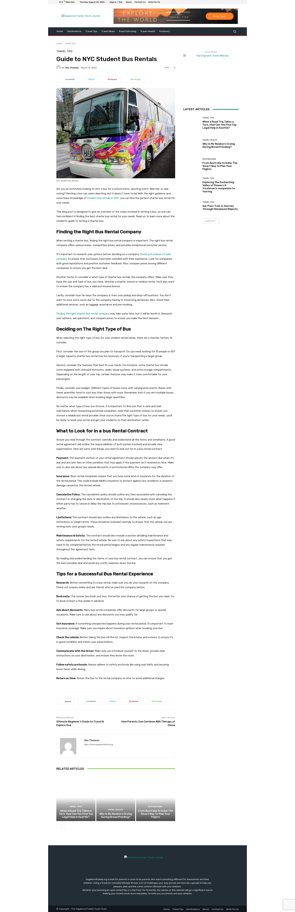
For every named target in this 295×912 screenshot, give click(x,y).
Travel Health (115, 810)
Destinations (155, 807)
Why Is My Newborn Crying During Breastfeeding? (116, 815)
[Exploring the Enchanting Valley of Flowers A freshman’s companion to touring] (191, 185)
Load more (210, 220)
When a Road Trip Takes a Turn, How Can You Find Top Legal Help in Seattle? (76, 813)
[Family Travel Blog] (80, 16)
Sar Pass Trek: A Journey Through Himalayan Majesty (220, 207)
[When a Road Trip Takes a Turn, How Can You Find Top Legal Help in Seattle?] (75, 797)
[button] (235, 31)
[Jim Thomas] (59, 67)
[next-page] (64, 826)
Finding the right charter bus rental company (82, 313)
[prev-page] (58, 826)
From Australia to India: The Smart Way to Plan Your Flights (155, 813)
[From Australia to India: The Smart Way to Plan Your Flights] (155, 797)
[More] (148, 79)
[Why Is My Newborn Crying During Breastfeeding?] (115, 797)
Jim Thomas (72, 68)
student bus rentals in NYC (103, 198)
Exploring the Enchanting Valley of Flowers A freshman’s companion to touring (218, 187)
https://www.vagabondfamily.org (98, 744)
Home (59, 43)
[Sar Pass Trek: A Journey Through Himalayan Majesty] (191, 206)
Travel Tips (70, 43)
